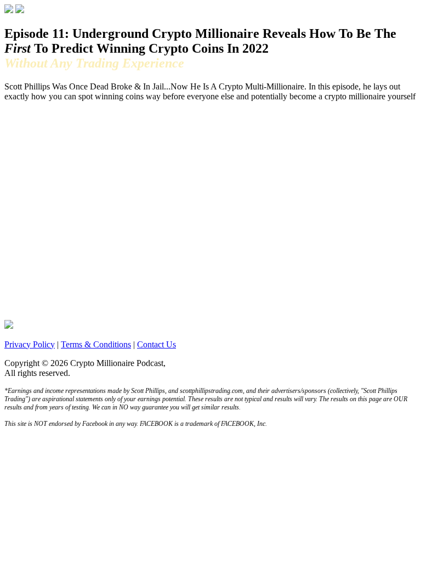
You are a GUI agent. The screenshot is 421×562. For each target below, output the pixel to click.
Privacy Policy (29, 344)
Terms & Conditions (96, 344)
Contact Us (156, 344)
